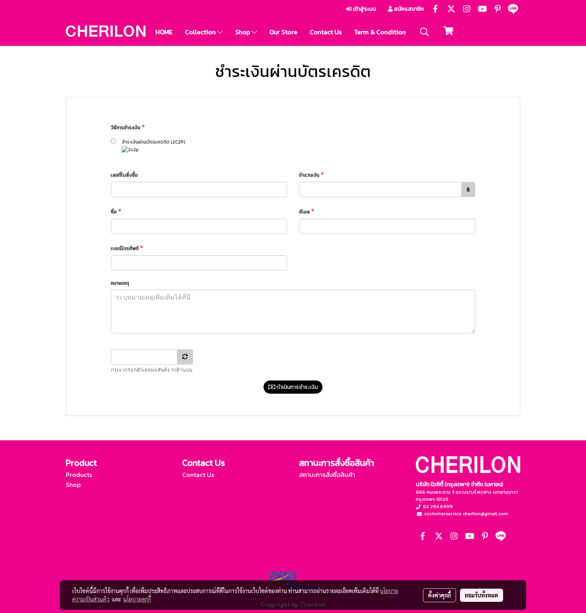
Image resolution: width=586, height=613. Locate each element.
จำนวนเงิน (311, 174)
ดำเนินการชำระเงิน (296, 387)
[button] (424, 31)
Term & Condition (380, 32)
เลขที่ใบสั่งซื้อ (125, 175)
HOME (164, 32)
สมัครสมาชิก (408, 9)
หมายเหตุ (120, 283)
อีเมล (307, 211)
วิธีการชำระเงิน (128, 126)
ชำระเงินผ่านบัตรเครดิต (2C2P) (150, 142)
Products (79, 474)
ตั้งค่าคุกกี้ (439, 595)
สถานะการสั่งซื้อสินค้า (327, 474)
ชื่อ (116, 211)
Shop (243, 32)
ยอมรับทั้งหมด (481, 595)
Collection (201, 32)
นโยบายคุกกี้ (137, 599)
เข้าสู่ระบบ (364, 9)
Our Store (283, 32)
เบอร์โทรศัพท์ (127, 247)
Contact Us (326, 32)
